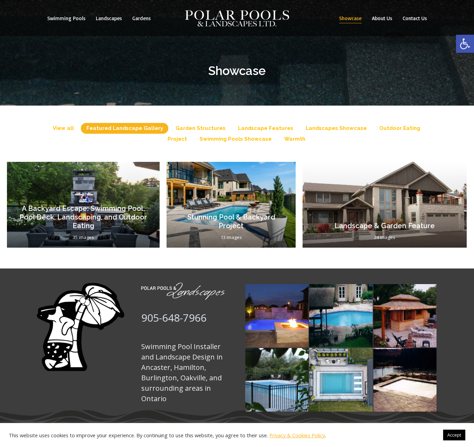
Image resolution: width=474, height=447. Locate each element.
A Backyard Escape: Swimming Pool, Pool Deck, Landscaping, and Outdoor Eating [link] (83, 217)
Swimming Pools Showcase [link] (236, 139)
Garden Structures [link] (201, 128)
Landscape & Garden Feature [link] (385, 226)
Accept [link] (454, 435)
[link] (465, 44)
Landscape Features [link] (265, 128)
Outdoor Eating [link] (399, 128)
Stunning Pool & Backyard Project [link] (231, 221)
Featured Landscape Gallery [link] (124, 128)
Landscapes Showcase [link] (336, 128)
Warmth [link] (294, 139)
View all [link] (63, 128)
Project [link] (177, 139)
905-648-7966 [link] (173, 318)
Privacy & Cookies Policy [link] (297, 435)
